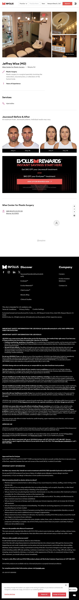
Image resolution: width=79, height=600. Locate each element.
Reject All (44, 594)
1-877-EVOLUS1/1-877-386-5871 (55, 439)
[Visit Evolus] (10, 267)
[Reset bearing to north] (74, 211)
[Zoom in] (74, 206)
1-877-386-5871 (70, 559)
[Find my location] (74, 215)
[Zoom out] (74, 209)
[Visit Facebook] (3, 272)
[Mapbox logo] (41, 241)
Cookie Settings (38, 309)
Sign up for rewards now (38, 181)
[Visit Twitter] (19, 272)
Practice (22, 3)
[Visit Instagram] (9, 272)
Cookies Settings (9, 594)
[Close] (66, 585)
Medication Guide (36, 435)
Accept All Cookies (59, 594)
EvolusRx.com (40, 568)
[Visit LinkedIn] (14, 272)
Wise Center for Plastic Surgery (13, 67)
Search (67, 3)
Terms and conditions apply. (39, 185)
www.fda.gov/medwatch (63, 441)
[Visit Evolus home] (8, 3)
